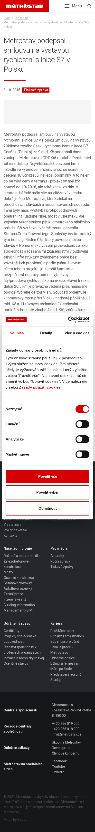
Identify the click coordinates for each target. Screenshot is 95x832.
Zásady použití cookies (40, 387)
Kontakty (10, 535)
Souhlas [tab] (17, 333)
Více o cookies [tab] (77, 333)
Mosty (8, 572)
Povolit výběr (47, 492)
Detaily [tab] (46, 333)
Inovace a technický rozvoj (24, 658)
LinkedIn (58, 772)
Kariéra (56, 623)
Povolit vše (47, 476)
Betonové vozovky (18, 583)
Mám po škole (61, 669)
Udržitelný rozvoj (17, 623)
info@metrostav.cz (66, 734)
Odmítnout (47, 508)
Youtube (58, 766)
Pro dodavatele (15, 530)
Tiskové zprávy (62, 567)
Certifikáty (11, 631)
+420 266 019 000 (65, 724)
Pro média (21, 18)
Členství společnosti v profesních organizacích (22, 649)
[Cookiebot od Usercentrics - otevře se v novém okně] (68, 319)
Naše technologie (18, 548)
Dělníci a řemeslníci (64, 663)
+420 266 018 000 (65, 729)
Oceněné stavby (16, 663)
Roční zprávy (60, 561)
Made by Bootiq (16, 820)
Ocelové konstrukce (19, 578)
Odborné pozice (62, 658)
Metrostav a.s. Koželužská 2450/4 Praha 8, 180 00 (71, 710)
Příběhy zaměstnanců (67, 636)
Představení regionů (65, 674)
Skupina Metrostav (66, 742)
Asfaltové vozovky (18, 589)
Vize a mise (12, 524)
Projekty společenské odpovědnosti (20, 638)
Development (62, 748)
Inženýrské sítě (15, 599)
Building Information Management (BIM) (19, 607)
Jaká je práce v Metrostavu (61, 649)
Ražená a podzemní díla (22, 556)
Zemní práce (13, 594)
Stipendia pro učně (64, 641)
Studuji (55, 680)
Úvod (7, 18)
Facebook (59, 761)
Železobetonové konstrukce (16, 564)
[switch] (82, 424)
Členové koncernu (65, 753)
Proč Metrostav (62, 631)
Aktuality (57, 556)
